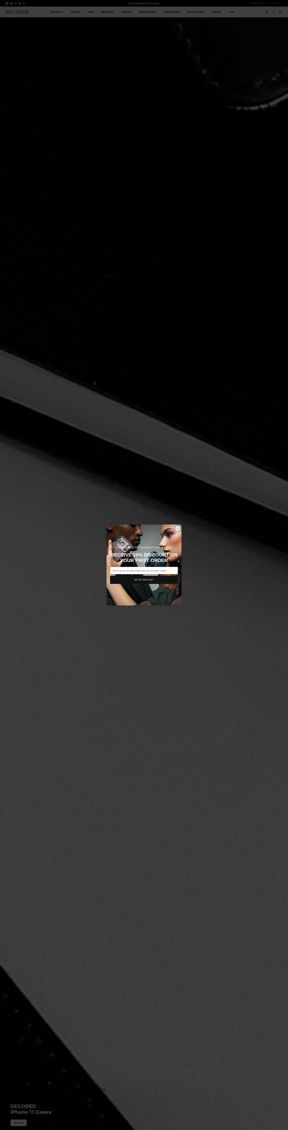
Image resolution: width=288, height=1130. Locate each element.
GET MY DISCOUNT (144, 579)
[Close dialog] (177, 528)
